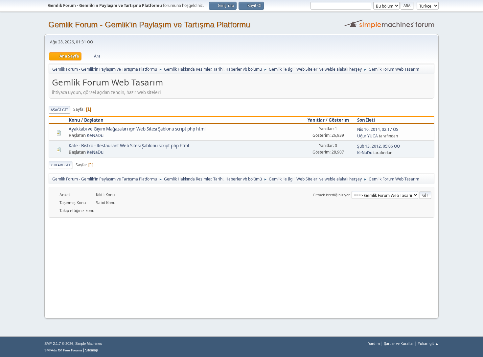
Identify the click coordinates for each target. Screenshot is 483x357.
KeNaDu (95, 135)
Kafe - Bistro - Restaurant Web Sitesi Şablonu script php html (129, 146)
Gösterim (339, 120)
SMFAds (50, 350)
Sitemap (91, 350)
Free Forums (72, 350)
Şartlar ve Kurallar (399, 343)
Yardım (374, 343)
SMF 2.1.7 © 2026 (58, 343)
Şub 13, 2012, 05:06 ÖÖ (378, 146)
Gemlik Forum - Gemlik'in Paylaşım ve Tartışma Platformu (149, 24)
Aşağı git (59, 109)
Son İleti (366, 120)
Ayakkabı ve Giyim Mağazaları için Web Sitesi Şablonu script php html (137, 129)
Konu (74, 120)
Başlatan (94, 120)
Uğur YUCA (367, 136)
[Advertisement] (241, 267)
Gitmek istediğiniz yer (331, 194)
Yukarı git (60, 164)
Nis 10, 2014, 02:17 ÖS (377, 129)
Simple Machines (88, 343)
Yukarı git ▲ (428, 343)
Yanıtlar (316, 120)
